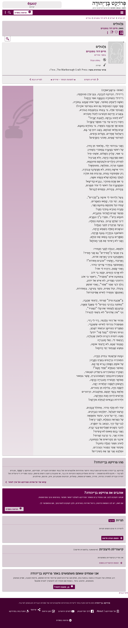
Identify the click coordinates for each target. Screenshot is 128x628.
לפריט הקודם (91, 79)
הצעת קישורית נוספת (110, 562)
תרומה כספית (23, 12)
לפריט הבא (35, 79)
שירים (88, 18)
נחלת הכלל (95, 60)
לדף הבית (123, 592)
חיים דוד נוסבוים (100, 18)
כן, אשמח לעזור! (63, 586)
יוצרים (112, 18)
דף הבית (121, 18)
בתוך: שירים (100, 54)
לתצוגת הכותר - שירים (63, 79)
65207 (32, 3)
